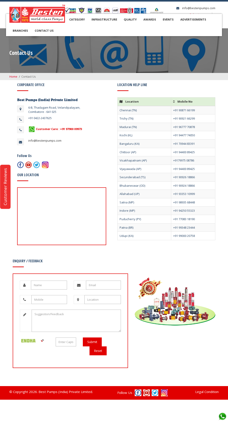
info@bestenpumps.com (198, 8)
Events (168, 19)
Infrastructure (104, 19)
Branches (20, 31)
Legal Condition (207, 391)
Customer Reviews (5, 186)
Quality (130, 19)
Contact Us (44, 31)
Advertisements (193, 19)
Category (77, 19)
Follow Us (24, 155)
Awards (149, 19)
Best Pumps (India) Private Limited (47, 99)
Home (13, 76)
